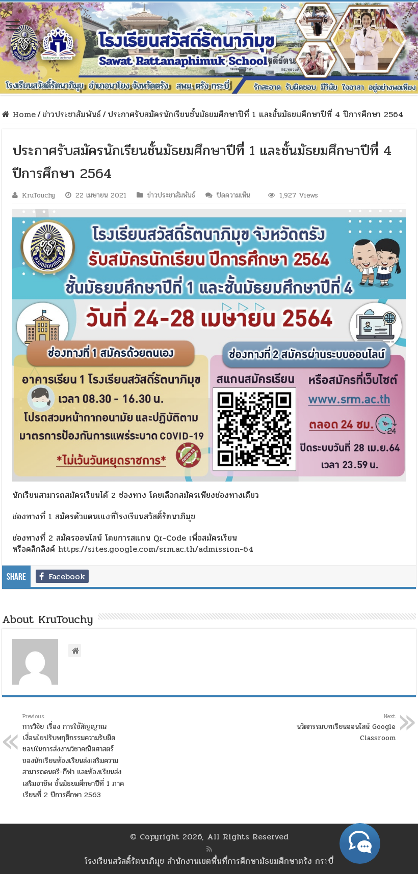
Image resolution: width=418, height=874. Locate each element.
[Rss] (209, 849)
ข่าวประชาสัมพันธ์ (71, 114)
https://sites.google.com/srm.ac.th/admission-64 (155, 549)
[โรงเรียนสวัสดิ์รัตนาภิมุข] (209, 48)
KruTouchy (38, 195)
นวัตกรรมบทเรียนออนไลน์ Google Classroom (346, 727)
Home (23, 114)
